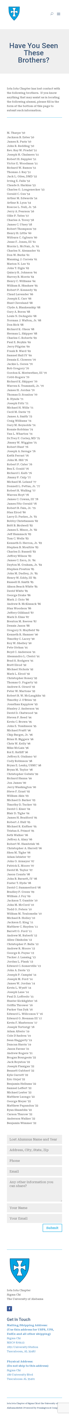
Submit (52, 1228)
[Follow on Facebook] (9, 1308)
